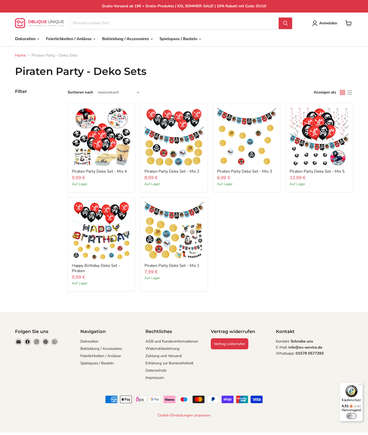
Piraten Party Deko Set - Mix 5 (317, 171)
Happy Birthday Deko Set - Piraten (96, 268)
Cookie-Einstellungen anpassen (184, 415)
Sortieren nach (80, 92)
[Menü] (360, 385)
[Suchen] (285, 23)
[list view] (349, 92)
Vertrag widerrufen (229, 343)
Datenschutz (155, 370)
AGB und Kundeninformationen (171, 341)
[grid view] (342, 92)
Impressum (154, 377)
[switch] (351, 416)
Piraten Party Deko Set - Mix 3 (244, 171)
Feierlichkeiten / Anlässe (69, 39)
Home (20, 55)
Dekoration (26, 39)
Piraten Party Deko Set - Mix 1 (172, 265)
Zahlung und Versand (163, 355)
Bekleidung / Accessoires (126, 39)
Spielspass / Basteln (178, 39)
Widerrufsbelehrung (162, 348)
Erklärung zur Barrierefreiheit (169, 363)
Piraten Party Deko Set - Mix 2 (172, 171)
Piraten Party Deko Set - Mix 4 (99, 171)
